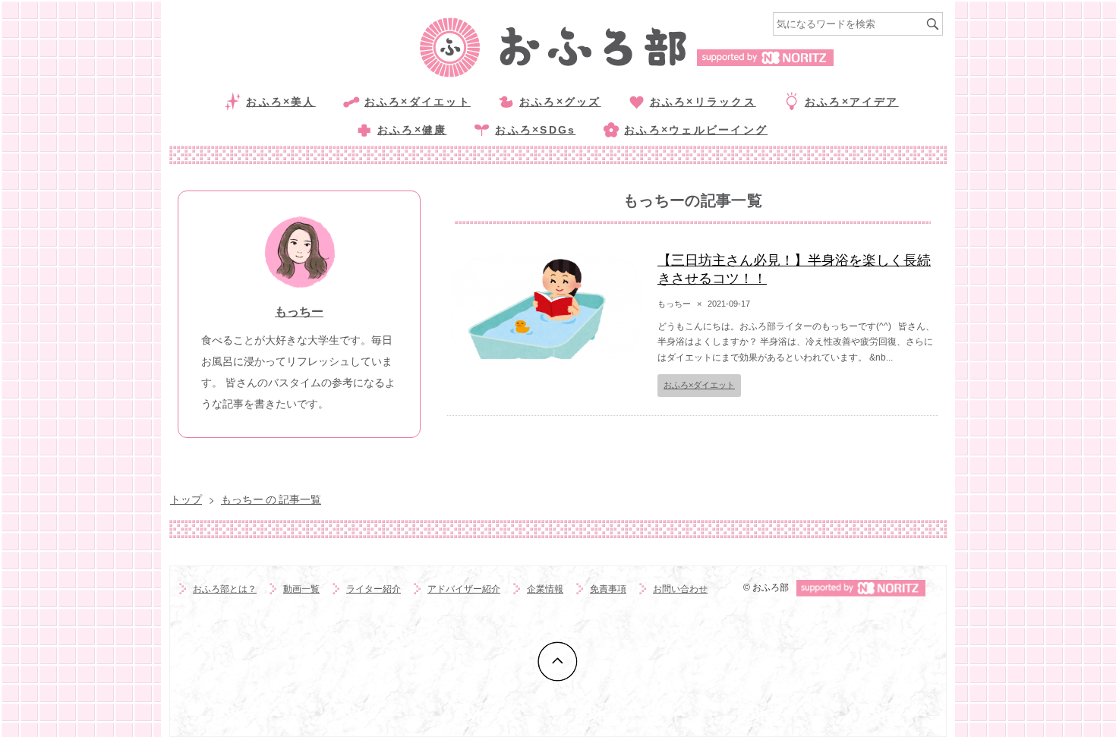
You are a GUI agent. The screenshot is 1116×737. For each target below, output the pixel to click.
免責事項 (608, 589)
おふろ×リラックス (703, 102)
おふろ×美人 (280, 102)
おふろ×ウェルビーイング (696, 130)
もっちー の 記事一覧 (271, 499)
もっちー (299, 311)
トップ (186, 499)
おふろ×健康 (411, 130)
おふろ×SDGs (535, 130)
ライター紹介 (373, 589)
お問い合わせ (680, 589)
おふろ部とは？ (225, 589)
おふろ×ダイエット (417, 102)
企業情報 (545, 589)
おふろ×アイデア (852, 102)
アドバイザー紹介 (463, 589)
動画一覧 (301, 589)
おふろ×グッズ (560, 102)
